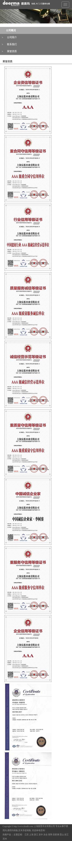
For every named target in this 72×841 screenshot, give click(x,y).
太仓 (45, 834)
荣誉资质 (12, 51)
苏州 (5, 839)
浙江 (36, 834)
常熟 (50, 834)
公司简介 (12, 37)
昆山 (62, 834)
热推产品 (7, 834)
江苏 (26, 834)
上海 (31, 834)
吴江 (66, 834)
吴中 (41, 834)
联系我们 (12, 44)
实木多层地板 (24, 830)
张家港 (56, 834)
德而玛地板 (12, 830)
